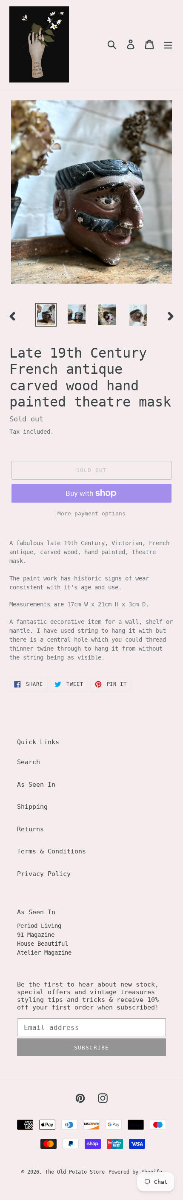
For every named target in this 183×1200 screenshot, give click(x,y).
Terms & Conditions (51, 851)
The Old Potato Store (75, 1172)
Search (28, 762)
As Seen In (36, 784)
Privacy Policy (44, 874)
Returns (30, 829)
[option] (46, 315)
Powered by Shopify (135, 1172)
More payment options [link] (91, 513)
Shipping (32, 806)
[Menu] (168, 44)
